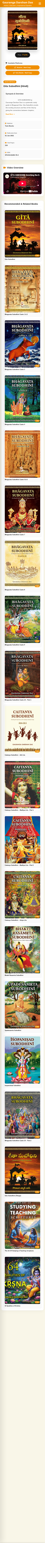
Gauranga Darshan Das (17, 2)
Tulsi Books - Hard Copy (24, 73)
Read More (9, 114)
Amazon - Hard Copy (24, 67)
